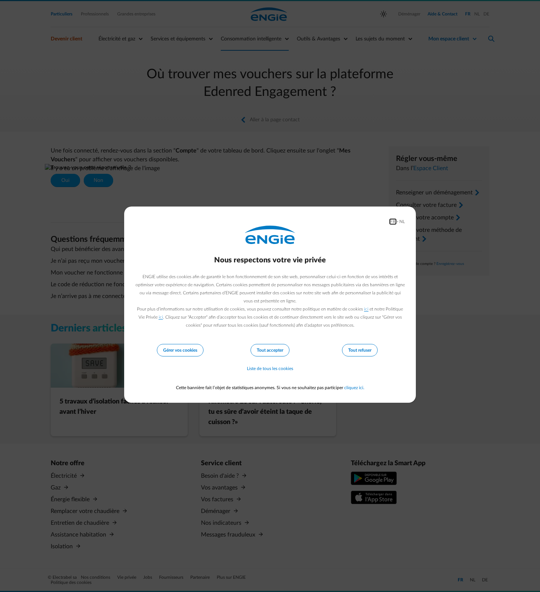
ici (366, 309)
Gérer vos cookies (180, 350)
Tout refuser (359, 350)
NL (402, 221)
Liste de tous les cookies (270, 368)
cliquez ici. (354, 387)
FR (393, 221)
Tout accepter (270, 350)
